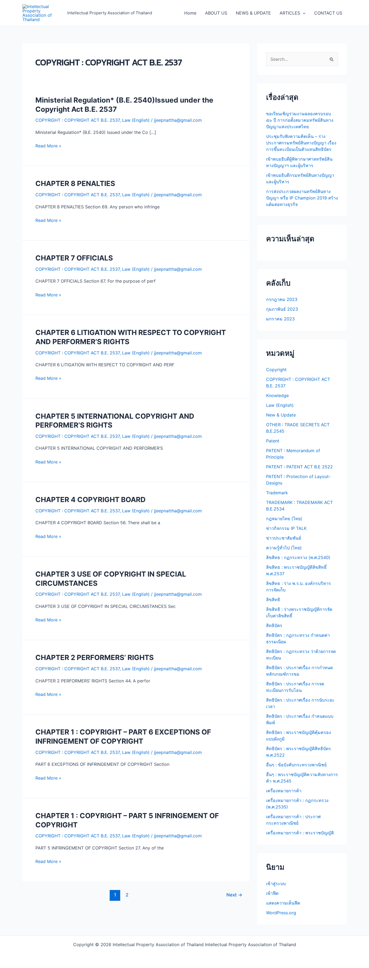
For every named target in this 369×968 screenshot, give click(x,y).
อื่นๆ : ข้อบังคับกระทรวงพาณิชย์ (296, 764)
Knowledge (277, 395)
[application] (303, 13)
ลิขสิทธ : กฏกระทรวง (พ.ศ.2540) (298, 557)
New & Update (281, 415)
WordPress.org (281, 912)
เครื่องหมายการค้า (283, 790)
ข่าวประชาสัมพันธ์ (283, 538)
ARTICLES (290, 13)
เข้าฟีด (272, 893)
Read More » (48, 145)
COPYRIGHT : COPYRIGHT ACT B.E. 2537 (77, 120)
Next (234, 895)
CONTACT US (328, 13)
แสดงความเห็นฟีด (283, 903)
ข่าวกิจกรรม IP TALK (286, 528)
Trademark (277, 492)
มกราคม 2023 (280, 318)
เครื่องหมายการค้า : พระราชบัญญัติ (300, 832)
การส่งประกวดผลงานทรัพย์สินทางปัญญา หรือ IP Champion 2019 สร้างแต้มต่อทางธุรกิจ (302, 198)
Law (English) (136, 120)
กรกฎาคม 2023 (281, 299)
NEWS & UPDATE (253, 13)
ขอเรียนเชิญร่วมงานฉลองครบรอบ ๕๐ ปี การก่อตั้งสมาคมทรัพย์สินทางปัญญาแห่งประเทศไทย (299, 120)
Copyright (276, 369)
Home (190, 13)
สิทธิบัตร (274, 625)
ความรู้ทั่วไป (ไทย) (284, 547)
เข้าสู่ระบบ (276, 883)
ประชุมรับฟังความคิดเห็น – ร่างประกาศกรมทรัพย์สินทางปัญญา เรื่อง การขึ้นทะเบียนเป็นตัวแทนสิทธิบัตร (301, 143)
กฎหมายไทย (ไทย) (284, 518)
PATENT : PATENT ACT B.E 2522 (299, 466)
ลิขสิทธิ (273, 599)
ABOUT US (216, 13)
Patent (272, 441)
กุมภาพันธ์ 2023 (282, 309)
